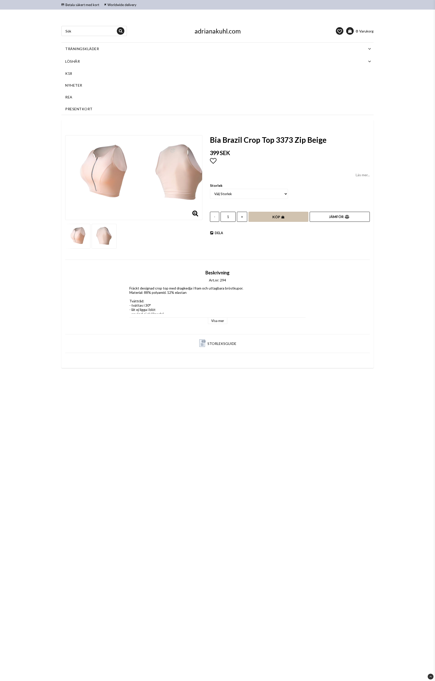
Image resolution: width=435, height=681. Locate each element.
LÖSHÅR (72, 61)
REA (68, 97)
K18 (68, 73)
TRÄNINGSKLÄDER (82, 49)
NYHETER (73, 85)
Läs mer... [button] (363, 175)
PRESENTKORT (79, 109)
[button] (339, 31)
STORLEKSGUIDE (221, 343)
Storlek (216, 185)
